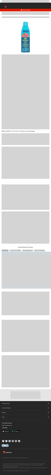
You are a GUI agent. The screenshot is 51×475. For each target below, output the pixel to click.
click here (32, 131)
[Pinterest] (16, 441)
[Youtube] (13, 441)
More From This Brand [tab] (39, 250)
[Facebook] (3, 441)
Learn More (4, 427)
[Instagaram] (9, 441)
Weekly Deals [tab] (5, 250)
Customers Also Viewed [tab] (15, 250)
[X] (6, 441)
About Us (4, 412)
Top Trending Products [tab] (28, 250)
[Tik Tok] (19, 441)
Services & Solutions (6, 407)
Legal (3, 417)
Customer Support (6, 403)
